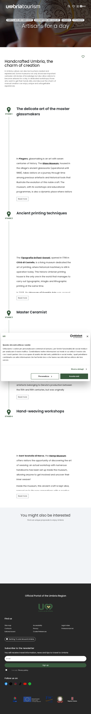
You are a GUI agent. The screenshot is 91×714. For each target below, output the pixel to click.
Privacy (35, 628)
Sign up (46, 665)
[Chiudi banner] (87, 336)
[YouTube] (25, 683)
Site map (8, 625)
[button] (83, 6)
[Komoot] (29, 683)
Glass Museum (50, 163)
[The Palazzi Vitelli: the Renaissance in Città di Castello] (55, 550)
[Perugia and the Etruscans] (77, 550)
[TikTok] (20, 683)
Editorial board (10, 632)
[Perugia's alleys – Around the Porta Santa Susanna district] (14, 550)
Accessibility (37, 625)
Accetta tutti (74, 376)
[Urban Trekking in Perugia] (33, 550)
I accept (19, 670)
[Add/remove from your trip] (20, 530)
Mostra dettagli (77, 369)
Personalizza (43, 376)
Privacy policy (23, 670)
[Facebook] (6, 683)
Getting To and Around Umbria (21, 639)
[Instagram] (15, 683)
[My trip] (73, 6)
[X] (10, 683)
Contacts (8, 628)
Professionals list (67, 628)
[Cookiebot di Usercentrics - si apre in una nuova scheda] (71, 336)
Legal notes (65, 625)
